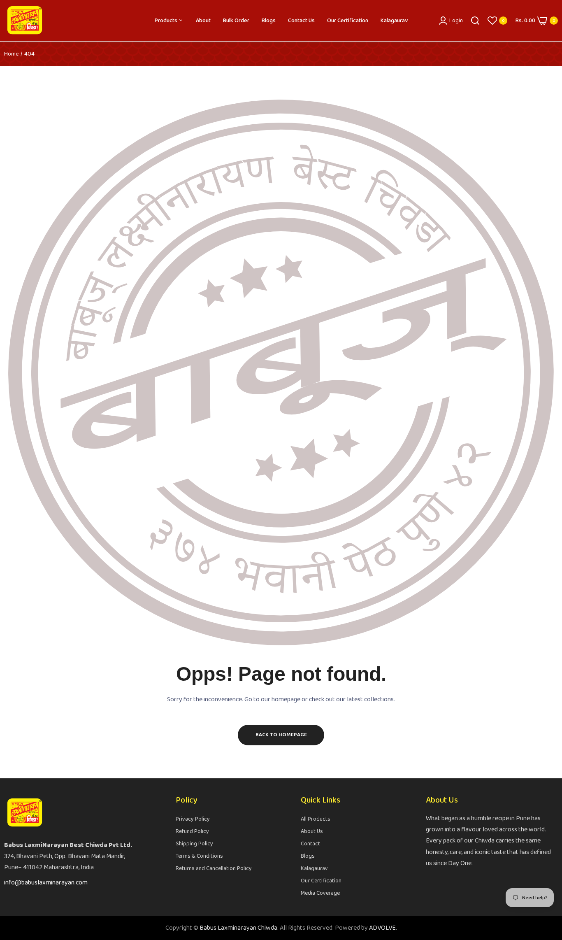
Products (167, 20)
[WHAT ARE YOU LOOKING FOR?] (475, 20)
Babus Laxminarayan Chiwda (238, 928)
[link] (545, 880)
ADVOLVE (382, 928)
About (203, 20)
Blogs (269, 20)
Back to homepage (281, 735)
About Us (312, 831)
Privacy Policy (193, 819)
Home (11, 53)
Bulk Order (236, 20)
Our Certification (347, 20)
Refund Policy (192, 831)
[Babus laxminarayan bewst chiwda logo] (24, 20)
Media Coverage (320, 893)
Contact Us (301, 20)
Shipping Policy (194, 843)
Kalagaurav (394, 20)
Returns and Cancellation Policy (214, 868)
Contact (310, 843)
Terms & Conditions (199, 856)
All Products (315, 819)
